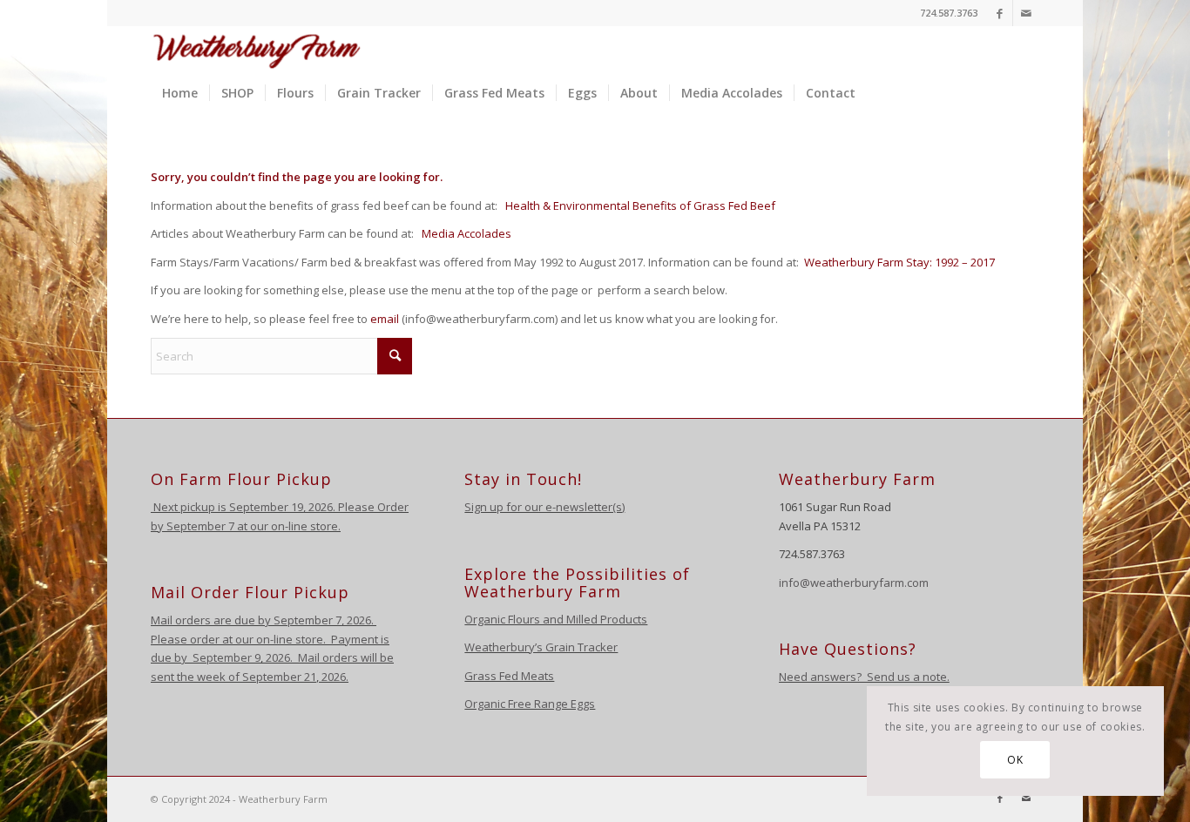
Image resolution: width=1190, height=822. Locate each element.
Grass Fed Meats (509, 676)
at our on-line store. (289, 526)
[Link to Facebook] (999, 13)
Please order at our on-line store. (238, 639)
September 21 (279, 676)
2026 (357, 620)
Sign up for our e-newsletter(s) (544, 507)
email (384, 319)
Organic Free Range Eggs (529, 703)
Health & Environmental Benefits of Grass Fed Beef (640, 205)
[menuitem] (180, 93)
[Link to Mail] (1026, 13)
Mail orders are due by (212, 620)
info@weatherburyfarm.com (854, 582)
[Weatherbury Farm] (257, 48)
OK (1015, 759)
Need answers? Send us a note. (864, 676)
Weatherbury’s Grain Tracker (541, 647)
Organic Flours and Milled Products (555, 619)
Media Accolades (466, 233)
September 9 (226, 657)
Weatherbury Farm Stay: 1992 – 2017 (899, 262)
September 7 (200, 526)
